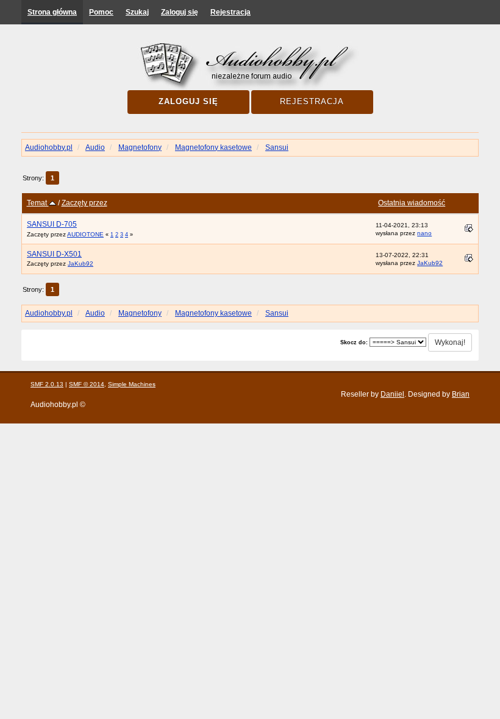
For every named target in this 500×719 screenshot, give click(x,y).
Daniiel (392, 394)
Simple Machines (131, 384)
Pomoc (101, 12)
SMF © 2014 (86, 384)
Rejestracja (230, 12)
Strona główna (52, 12)
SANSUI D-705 (52, 224)
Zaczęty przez (84, 203)
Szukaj (137, 12)
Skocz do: (354, 342)
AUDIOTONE (85, 234)
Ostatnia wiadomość (411, 203)
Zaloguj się (179, 12)
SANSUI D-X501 (54, 254)
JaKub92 (80, 263)
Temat (38, 203)
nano (424, 233)
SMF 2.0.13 (46, 384)
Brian (461, 394)
